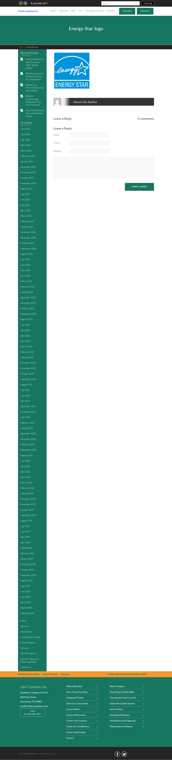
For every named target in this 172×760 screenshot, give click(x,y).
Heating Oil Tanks (74, 697)
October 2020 (27, 444)
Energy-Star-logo (32, 47)
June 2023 (25, 330)
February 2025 (27, 221)
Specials (64, 10)
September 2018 (28, 575)
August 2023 (26, 319)
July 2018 (25, 586)
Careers (111, 10)
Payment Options (29, 653)
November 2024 (28, 237)
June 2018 (25, 591)
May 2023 (25, 335)
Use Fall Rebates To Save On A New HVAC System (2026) (35, 63)
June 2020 (25, 466)
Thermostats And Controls (123, 697)
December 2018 (28, 564)
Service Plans (116, 709)
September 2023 (28, 314)
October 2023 (27, 308)
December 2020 (28, 433)
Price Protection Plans (77, 692)
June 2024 (25, 265)
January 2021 (27, 428)
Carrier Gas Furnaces (76, 720)
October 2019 (27, 510)
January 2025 (27, 226)
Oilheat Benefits (74, 686)
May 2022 (25, 401)
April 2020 (26, 477)
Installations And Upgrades (123, 720)
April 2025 (26, 210)
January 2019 (27, 558)
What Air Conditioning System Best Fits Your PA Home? (33, 100)
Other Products (28, 642)
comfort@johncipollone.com (34, 706)
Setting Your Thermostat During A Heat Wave (34, 87)
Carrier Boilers (73, 709)
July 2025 (25, 194)
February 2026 (27, 156)
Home (53, 10)
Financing (148, 3)
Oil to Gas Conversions (77, 703)
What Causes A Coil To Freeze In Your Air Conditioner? (35, 76)
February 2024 (27, 286)
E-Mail (57, 143)
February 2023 (27, 352)
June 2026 (25, 134)
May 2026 (25, 139)
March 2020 (26, 482)
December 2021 (28, 406)
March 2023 (26, 346)
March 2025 (26, 216)
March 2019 (26, 548)
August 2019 (26, 520)
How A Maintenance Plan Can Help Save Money (35, 113)
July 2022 (25, 390)
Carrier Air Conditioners (78, 726)
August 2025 (26, 188)
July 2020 (25, 460)
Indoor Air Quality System (122, 703)
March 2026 (26, 150)
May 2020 (25, 471)
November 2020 (28, 439)
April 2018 (26, 602)
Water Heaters (117, 686)
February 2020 (27, 488)
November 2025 (28, 172)
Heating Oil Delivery (120, 715)
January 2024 (27, 292)
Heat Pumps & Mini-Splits (122, 692)
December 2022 (28, 362)
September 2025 (28, 183)
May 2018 (25, 597)
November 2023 (28, 303)
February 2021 (27, 422)
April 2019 (26, 542)
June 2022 (25, 395)
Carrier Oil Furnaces (76, 715)
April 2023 (26, 341)
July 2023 (25, 324)
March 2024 (26, 281)
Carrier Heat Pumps (76, 732)
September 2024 (28, 248)
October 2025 (27, 178)
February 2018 (27, 613)
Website (57, 151)
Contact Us (145, 11)
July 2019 (25, 526)
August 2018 (26, 580)
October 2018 (27, 569)
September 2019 (28, 515)
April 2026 (26, 145)
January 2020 (27, 493)
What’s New (26, 631)
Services (24, 648)
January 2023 (27, 357)
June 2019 (25, 531)
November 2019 (28, 504)
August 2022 (26, 384)
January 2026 (27, 161)
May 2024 (25, 270)
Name (56, 135)
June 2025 (25, 199)
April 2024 (26, 275)
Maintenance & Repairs (121, 726)
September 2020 (28, 450)
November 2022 (28, 368)
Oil (80, 10)
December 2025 (28, 167)
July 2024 (25, 259)
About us (25, 626)
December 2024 (28, 232)
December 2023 (28, 297)
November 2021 (28, 412)
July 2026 (25, 128)
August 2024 (26, 254)
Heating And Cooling (30, 637)
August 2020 (26, 455)
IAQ (73, 10)
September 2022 (28, 379)
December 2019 (28, 499)
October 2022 (27, 373)
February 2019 (27, 553)
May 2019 (25, 537)
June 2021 (25, 417)
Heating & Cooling (94, 10)
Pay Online (127, 11)
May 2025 (25, 205)
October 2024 (27, 243)
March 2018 (26, 607)
